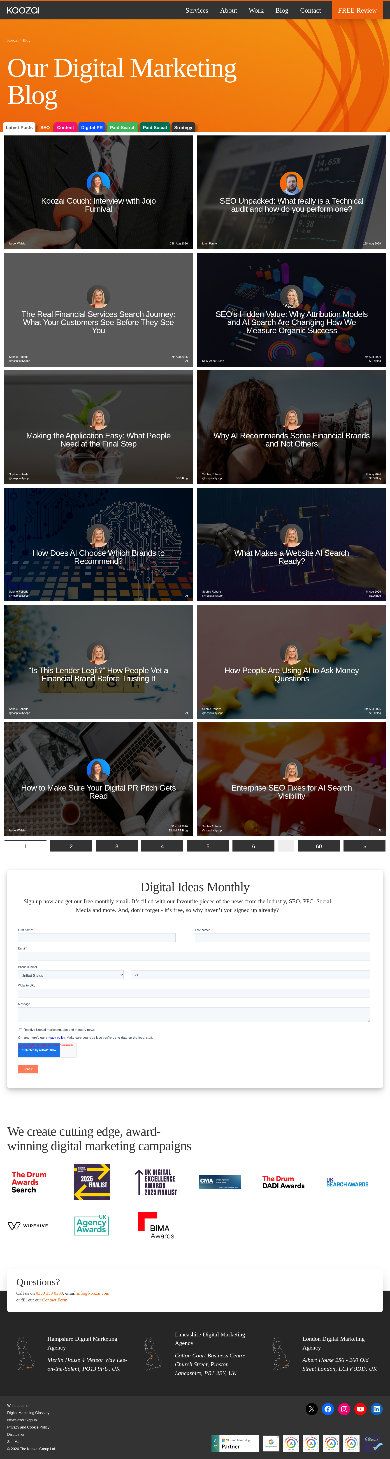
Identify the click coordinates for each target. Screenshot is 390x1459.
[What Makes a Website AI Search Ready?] (291, 544)
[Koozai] (23, 10)
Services (197, 10)
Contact (310, 10)
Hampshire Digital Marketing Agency (82, 1343)
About (228, 10)
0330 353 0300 (49, 1293)
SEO (45, 127)
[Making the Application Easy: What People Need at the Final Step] (98, 427)
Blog (281, 10)
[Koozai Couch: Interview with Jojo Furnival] (98, 192)
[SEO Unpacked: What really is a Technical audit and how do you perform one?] (291, 192)
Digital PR (92, 127)
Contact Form (54, 1299)
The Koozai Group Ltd (37, 1449)
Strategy (183, 127)
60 (319, 846)
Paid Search (123, 127)
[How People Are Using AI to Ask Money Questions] (291, 662)
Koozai (13, 40)
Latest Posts (19, 127)
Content (65, 127)
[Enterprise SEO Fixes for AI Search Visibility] (291, 779)
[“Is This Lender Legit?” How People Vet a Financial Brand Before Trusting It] (98, 662)
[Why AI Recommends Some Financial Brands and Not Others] (291, 427)
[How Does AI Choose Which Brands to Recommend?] (98, 544)
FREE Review (357, 10)
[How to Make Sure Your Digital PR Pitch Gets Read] (98, 779)
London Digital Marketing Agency (333, 1343)
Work (256, 10)
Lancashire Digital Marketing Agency (210, 1339)
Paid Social (155, 127)
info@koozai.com (93, 1293)
